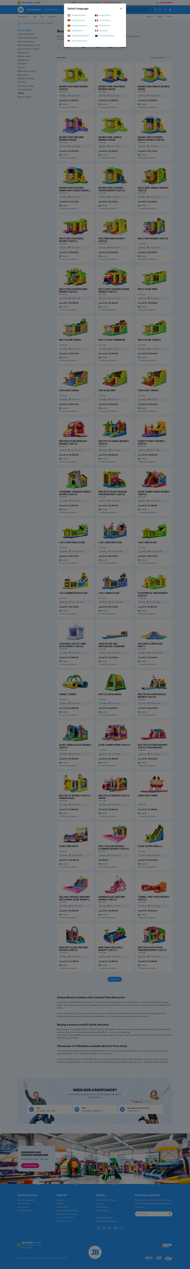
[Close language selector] (121, 8)
